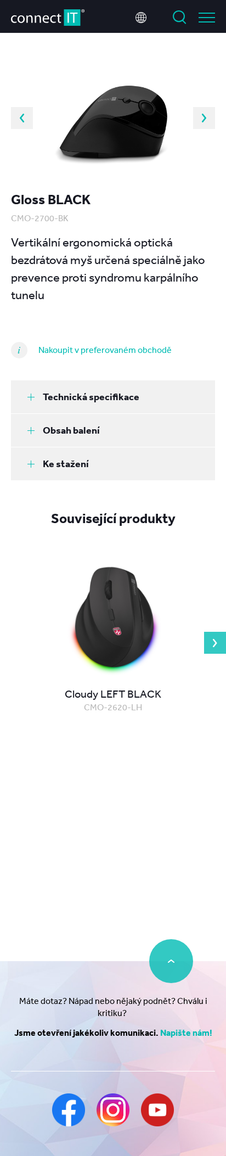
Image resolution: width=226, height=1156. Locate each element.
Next (204, 118)
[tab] (113, 396)
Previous (22, 118)
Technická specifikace (91, 396)
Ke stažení (66, 463)
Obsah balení (71, 430)
